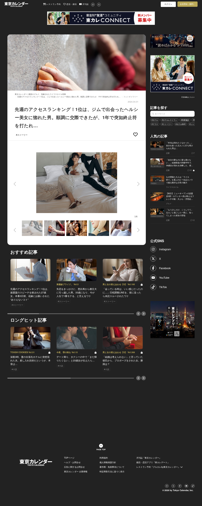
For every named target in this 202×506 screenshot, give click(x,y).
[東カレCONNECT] (101, 18)
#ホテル (155, 120)
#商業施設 (185, 120)
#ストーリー (167, 124)
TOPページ (69, 458)
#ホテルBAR (181, 124)
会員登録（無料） (187, 4)
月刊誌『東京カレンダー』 (148, 458)
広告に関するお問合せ (74, 467)
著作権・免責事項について (112, 467)
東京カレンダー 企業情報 (75, 471)
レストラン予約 (53, 4)
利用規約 (104, 458)
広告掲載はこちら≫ (188, 97)
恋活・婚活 (71, 4)
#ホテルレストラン (169, 120)
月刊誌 (85, 4)
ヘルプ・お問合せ (72, 462)
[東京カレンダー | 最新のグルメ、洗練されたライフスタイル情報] (23, 4)
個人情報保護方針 (108, 462)
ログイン (168, 4)
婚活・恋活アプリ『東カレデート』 (152, 462)
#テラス (155, 124)
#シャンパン (194, 124)
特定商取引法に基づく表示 (112, 471)
